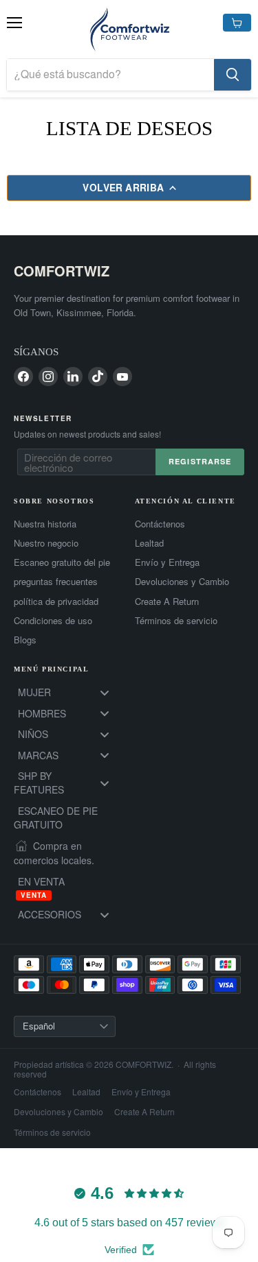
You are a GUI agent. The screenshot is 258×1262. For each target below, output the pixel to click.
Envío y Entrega (167, 562)
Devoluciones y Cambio (182, 581)
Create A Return (167, 601)
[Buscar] (232, 75)
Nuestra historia (45, 524)
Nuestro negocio (46, 543)
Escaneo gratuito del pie (62, 562)
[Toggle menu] (105, 692)
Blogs (25, 640)
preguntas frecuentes (56, 581)
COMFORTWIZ (61, 270)
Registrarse (200, 461)
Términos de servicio (176, 621)
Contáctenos (160, 524)
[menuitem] (69, 693)
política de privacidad (56, 601)
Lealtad (149, 543)
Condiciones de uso (53, 621)
